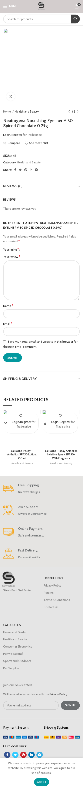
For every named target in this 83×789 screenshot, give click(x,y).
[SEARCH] (75, 19)
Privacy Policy (52, 585)
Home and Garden (15, 632)
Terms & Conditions (57, 600)
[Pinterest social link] (26, 169)
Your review (11, 257)
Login (6, 135)
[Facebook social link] (15, 169)
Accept (41, 782)
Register (17, 135)
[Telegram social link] (36, 169)
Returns (49, 593)
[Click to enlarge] (10, 96)
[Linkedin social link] (31, 169)
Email (7, 324)
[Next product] (78, 112)
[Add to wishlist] (20, 416)
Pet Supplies (11, 668)
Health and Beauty (27, 111)
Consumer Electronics (17, 646)
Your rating (11, 249)
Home (7, 111)
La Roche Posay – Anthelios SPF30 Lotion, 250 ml (22, 454)
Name (8, 306)
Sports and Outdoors (17, 661)
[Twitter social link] (20, 169)
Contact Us (51, 607)
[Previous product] (69, 112)
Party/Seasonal (13, 654)
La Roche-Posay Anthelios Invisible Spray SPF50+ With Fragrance (61, 454)
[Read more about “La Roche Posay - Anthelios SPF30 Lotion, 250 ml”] (6, 423)
